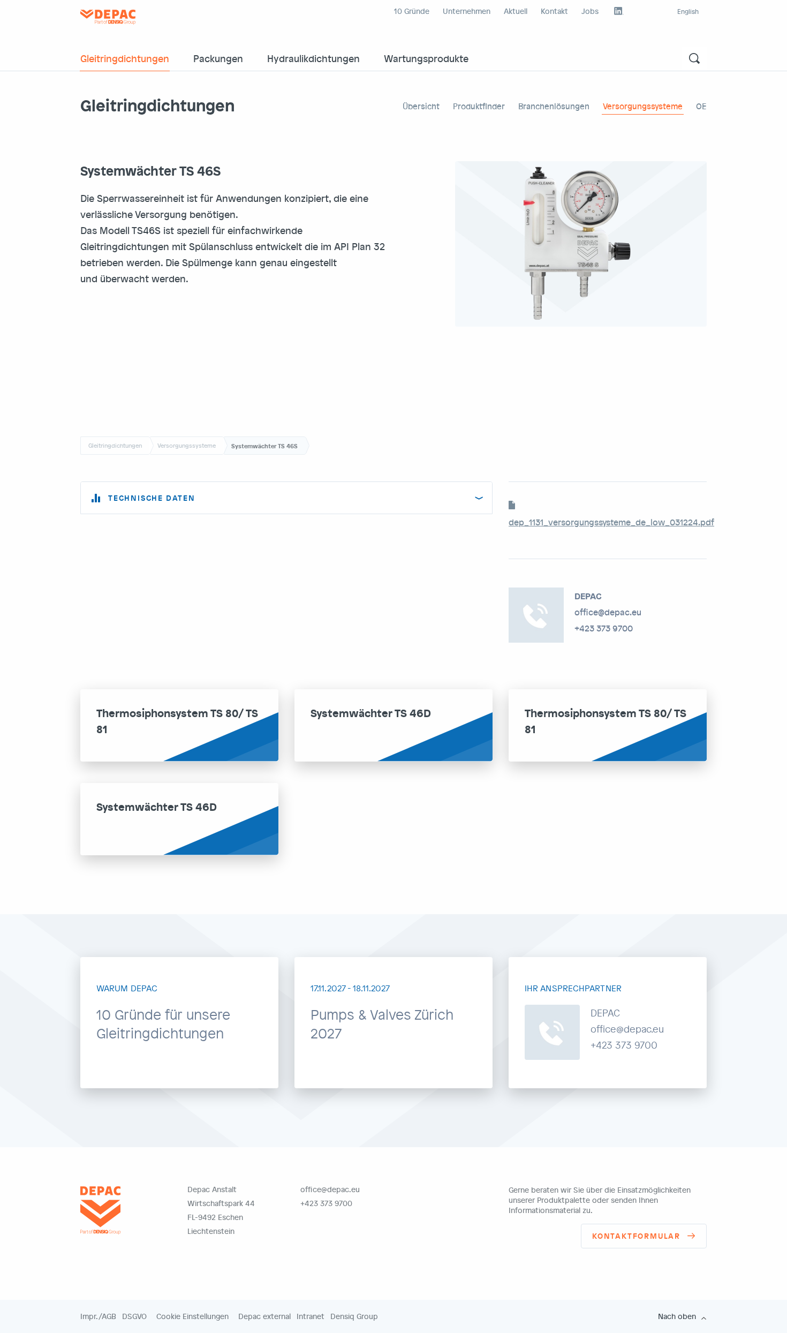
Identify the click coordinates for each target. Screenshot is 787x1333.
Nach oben (677, 1316)
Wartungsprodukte (426, 58)
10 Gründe (411, 11)
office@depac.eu (607, 612)
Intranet (310, 1316)
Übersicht (421, 106)
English (688, 11)
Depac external (264, 1316)
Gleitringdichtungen (124, 58)
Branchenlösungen (553, 106)
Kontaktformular (636, 1236)
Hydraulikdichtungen (313, 58)
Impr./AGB (98, 1316)
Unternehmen (466, 11)
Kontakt (554, 11)
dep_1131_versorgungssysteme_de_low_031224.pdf (611, 522)
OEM (704, 106)
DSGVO (134, 1316)
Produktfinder (479, 106)
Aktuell (515, 11)
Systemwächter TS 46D (371, 712)
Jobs (590, 11)
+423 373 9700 (603, 628)
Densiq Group (354, 1316)
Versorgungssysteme (643, 106)
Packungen (218, 58)
